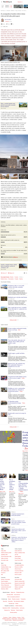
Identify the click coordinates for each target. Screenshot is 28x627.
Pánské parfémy (13, 612)
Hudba (9, 355)
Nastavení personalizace (18, 620)
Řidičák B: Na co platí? (19, 585)
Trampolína (23, 599)
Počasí (9, 331)
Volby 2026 (3, 550)
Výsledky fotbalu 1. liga (6, 567)
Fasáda (16, 278)
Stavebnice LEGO (6, 607)
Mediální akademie (6, 618)
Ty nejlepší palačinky (19, 565)
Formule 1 (3, 572)
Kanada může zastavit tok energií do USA (17, 413)
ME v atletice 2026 (5, 570)
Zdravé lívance (18, 568)
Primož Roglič (18, 558)
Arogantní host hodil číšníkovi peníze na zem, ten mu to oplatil (17, 377)
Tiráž (23, 617)
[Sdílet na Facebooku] (24, 273)
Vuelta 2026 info (18, 550)
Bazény (21, 278)
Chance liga (3, 565)
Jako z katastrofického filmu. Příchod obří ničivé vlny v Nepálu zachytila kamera (23, 486)
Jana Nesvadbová (8, 19)
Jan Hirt (16, 554)
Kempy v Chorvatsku (5, 579)
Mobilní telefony (18, 605)
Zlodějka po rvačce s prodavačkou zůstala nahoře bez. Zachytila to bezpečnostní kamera (16, 389)
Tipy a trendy (3, 108)
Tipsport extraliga (4, 568)
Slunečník (5, 601)
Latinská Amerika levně (6, 586)
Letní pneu (22, 607)
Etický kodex (14, 618)
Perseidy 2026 (10, 594)
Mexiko (11, 277)
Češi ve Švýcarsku (5, 585)
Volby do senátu (4, 558)
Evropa (9, 368)
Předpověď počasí (20, 592)
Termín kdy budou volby (6, 556)
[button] (14, 53)
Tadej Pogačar (18, 556)
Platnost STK (17, 588)
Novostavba (11, 278)
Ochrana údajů (21, 618)
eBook (4, 24)
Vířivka (16, 603)
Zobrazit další (13, 320)
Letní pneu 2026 (18, 579)
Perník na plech (18, 574)
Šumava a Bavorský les (6, 583)
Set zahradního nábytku (19, 601)
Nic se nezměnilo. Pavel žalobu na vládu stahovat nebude (12, 484)
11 (13, 24)
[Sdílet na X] (26, 273)
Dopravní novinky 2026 (20, 583)
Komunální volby (4, 560)
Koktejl (9, 379)
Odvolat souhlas (8, 620)
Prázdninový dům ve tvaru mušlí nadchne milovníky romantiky (16, 286)
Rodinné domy (4, 278)
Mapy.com (13, 592)
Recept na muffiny (19, 567)
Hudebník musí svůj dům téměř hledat (17, 297)
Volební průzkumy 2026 (6, 552)
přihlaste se (15, 257)
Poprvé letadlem (4, 581)
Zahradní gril (11, 603)
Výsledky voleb (4, 554)
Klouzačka (10, 601)
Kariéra (19, 617)
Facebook (5, 617)
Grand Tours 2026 (19, 560)
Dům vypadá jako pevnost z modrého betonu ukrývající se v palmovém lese (17, 308)
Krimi (9, 344)
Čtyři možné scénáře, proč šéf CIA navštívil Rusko (2, 484)
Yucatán (16, 277)
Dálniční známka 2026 (19, 581)
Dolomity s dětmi (4, 588)
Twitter (10, 617)
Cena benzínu (17, 594)
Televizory (13, 610)
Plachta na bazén (16, 599)
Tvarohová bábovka (19, 570)
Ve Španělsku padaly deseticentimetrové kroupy (14, 402)
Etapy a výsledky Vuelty (20, 552)
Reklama (14, 617)
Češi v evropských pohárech (13, 596)
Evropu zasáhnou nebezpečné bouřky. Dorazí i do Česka (17, 329)
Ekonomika (10, 416)
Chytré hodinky (19, 610)
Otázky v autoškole (19, 586)
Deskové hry (7, 610)
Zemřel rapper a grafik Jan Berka (16, 353)
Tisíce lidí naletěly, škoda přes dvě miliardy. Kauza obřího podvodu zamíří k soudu (16, 341)
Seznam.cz (20, 1)
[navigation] (2, 2)
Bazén (9, 599)
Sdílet (9, 24)
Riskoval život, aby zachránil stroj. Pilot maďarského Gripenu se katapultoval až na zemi (16, 365)
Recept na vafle (18, 572)
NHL (2, 574)
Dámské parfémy (15, 607)
